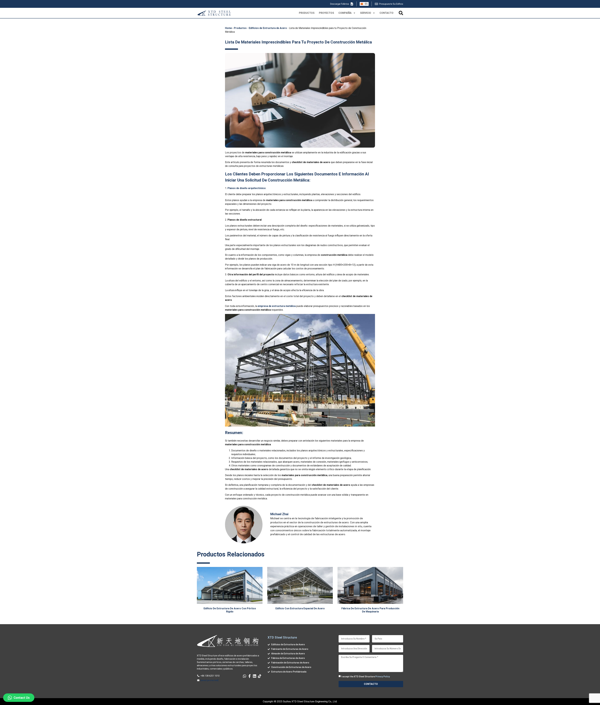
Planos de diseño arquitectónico (247, 188)
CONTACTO (386, 12)
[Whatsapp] (244, 676)
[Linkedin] (254, 676)
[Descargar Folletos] (351, 3)
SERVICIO (365, 12)
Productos (240, 28)
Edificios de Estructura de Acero (268, 28)
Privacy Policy (382, 676)
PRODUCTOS (307, 12)
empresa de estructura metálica (277, 306)
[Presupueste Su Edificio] (376, 3)
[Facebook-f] (249, 676)
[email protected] (209, 680)
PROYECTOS (326, 12)
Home (228, 28)
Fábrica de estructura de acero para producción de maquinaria (370, 610)
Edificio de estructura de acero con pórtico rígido (230, 610)
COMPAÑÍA (345, 12)
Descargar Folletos (339, 4)
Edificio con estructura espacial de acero (300, 608)
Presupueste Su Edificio (391, 4)
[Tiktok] (259, 676)
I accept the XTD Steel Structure (365, 676)
